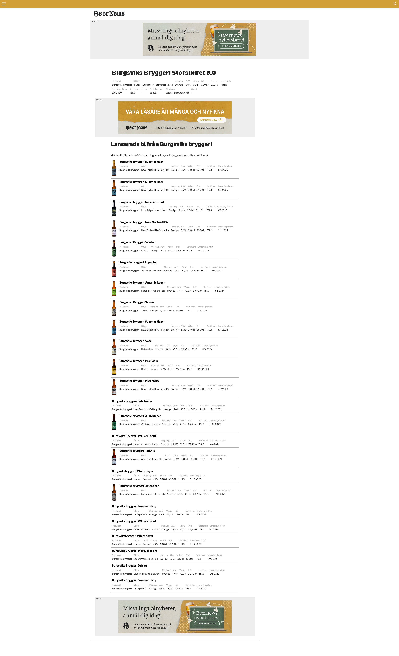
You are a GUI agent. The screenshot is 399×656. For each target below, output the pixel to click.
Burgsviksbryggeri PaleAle (137, 450)
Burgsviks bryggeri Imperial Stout (141, 202)
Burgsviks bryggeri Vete (135, 341)
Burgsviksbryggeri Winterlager (140, 416)
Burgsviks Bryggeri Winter (137, 242)
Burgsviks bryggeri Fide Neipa (139, 380)
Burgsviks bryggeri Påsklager (138, 361)
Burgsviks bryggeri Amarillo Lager (142, 282)
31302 (153, 92)
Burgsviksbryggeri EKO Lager (139, 486)
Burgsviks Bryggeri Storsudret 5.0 (134, 550)
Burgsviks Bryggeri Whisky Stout (134, 436)
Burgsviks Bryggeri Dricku (129, 565)
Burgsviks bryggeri (122, 84)
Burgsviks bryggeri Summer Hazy (141, 161)
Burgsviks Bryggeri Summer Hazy (134, 506)
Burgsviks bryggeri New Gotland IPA (143, 222)
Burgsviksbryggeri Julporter (138, 262)
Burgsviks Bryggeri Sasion (136, 302)
